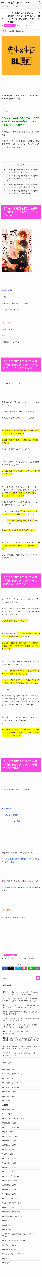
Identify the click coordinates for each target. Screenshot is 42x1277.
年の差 (7, 958)
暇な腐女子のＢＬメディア (21, 2)
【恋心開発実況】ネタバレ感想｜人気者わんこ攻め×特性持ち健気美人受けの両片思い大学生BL (21, 1047)
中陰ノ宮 (7, 1221)
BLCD (6, 1105)
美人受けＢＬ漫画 (10, 1189)
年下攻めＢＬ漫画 (10, 1194)
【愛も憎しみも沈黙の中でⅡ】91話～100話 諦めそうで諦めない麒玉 (20, 1032)
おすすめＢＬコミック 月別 (14, 1118)
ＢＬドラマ (8, 1114)
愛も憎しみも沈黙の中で (12, 1212)
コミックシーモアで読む (11, 821)
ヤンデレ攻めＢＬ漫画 (11, 1127)
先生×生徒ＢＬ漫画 (10, 25)
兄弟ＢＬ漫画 (8, 1154)
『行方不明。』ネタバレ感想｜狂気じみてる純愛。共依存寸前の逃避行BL (20, 1054)
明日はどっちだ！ (10, 1249)
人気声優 (7, 1100)
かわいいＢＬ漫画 (10, 1140)
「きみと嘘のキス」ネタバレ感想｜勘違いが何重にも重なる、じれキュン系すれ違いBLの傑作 (20, 1026)
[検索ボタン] (39, 2)
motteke (31, 958)
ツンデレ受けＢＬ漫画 (11, 1176)
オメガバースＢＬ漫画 (11, 1087)
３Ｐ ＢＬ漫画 (9, 1172)
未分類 (6, 1263)
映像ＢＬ (7, 1258)
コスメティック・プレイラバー (14, 1240)
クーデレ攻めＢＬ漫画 (11, 1198)
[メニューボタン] (2, 2)
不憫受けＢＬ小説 (10, 1207)
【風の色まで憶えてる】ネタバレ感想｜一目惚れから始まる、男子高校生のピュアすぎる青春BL (20, 993)
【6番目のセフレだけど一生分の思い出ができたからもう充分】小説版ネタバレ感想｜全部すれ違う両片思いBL (21, 1040)
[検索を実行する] (38, 978)
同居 (19, 958)
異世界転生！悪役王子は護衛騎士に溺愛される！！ (19, 1235)
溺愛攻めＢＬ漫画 (10, 1145)
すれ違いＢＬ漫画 (10, 1158)
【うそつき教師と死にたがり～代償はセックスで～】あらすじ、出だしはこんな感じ (22, 178)
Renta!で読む (7, 808)
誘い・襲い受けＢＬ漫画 (12, 1203)
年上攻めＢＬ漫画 (10, 1092)
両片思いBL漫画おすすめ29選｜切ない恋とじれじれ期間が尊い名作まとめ (20, 1013)
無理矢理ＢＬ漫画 (10, 1123)
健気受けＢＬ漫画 (10, 1167)
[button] (5, 968)
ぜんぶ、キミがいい (11, 1245)
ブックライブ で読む (10, 814)
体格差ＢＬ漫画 (9, 1069)
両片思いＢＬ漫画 (10, 1163)
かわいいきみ (8, 1078)
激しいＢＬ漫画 (9, 1109)
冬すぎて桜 (8, 1229)
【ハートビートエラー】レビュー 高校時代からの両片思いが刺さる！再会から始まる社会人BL (20, 1006)
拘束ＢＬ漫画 (8, 1132)
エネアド (7, 1225)
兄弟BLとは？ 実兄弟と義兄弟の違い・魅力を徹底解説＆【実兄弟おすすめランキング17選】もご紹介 (20, 1000)
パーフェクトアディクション (14, 1074)
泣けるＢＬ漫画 (9, 1149)
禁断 (25, 958)
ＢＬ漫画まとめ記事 (11, 1083)
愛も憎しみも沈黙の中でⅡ (13, 1216)
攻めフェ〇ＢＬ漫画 (11, 1136)
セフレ (13, 958)
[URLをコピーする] (37, 968)
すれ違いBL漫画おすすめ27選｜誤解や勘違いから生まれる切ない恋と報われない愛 (20, 1019)
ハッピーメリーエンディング (14, 1254)
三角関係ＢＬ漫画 (10, 1185)
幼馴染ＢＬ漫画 (9, 1096)
